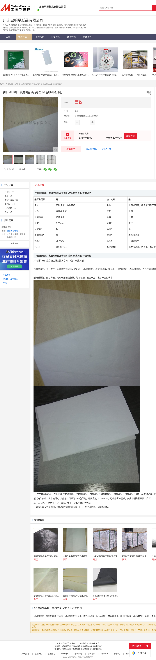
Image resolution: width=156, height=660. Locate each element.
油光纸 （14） (10, 204)
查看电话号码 (12, 230)
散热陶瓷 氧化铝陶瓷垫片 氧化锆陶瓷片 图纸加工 (53, 74)
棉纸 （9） (9, 196)
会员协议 (91, 653)
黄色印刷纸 (101, 616)
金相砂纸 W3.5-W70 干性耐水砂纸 (17, 74)
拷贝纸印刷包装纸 (54, 616)
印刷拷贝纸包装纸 (73, 616)
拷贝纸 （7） (10, 192)
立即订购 (106, 148)
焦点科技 (81, 657)
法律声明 (104, 653)
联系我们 (38, 653)
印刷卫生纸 (150, 616)
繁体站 (117, 653)
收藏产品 (10, 169)
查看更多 (14, 243)
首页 (2, 84)
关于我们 (25, 653)
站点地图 (65, 653)
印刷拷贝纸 (39, 616)
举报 (23, 169)
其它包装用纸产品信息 (66, 643)
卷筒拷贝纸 (88, 616)
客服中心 (51, 653)
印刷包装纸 (125, 616)
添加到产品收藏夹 (10, 279)
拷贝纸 (17, 84)
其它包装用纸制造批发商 (89, 643)
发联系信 (71, 148)
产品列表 (9, 84)
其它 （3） (9, 212)
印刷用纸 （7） (11, 208)
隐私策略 (78, 653)
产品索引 (6, 275)
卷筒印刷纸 (113, 616)
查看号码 (130, 135)
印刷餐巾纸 (138, 616)
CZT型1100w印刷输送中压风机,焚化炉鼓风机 (110, 74)
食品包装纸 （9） (12, 200)
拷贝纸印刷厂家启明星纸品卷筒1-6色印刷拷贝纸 (82, 646)
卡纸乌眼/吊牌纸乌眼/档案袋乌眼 (75, 74)
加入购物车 (91, 148)
